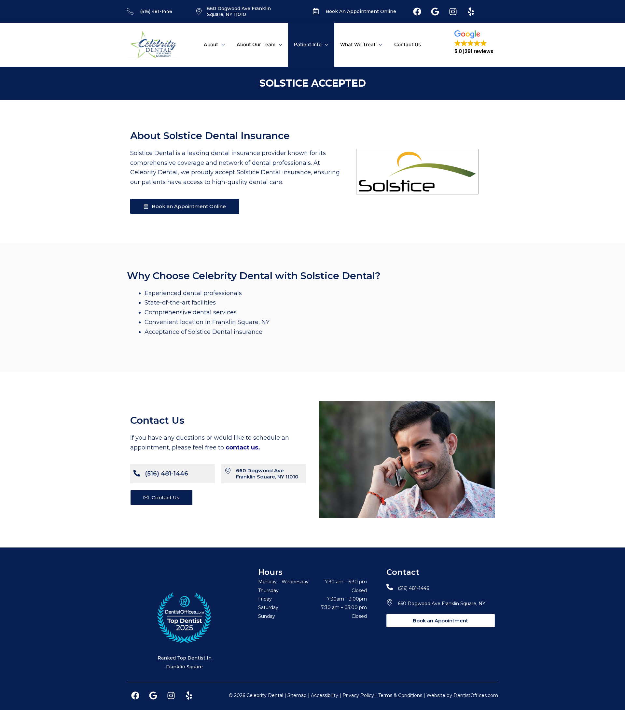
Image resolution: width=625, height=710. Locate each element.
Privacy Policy (358, 695)
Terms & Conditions (400, 695)
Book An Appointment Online (361, 11)
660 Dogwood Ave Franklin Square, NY (441, 603)
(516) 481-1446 (156, 11)
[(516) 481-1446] (136, 473)
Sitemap (297, 695)
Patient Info (308, 44)
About (211, 44)
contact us (242, 447)
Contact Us (407, 44)
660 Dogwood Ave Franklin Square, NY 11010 (239, 11)
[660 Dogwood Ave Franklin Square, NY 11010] (228, 470)
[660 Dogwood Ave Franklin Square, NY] (389, 602)
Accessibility (324, 695)
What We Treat (358, 44)
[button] (474, 42)
